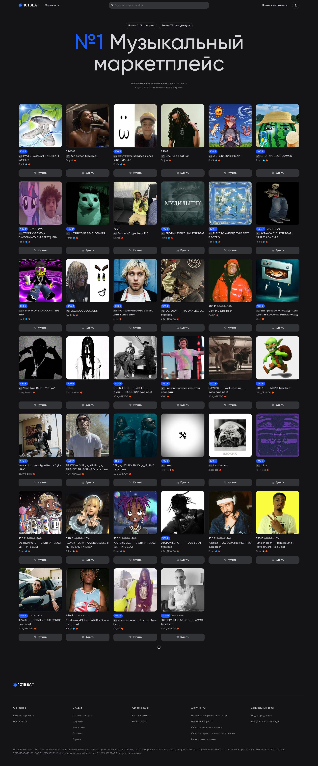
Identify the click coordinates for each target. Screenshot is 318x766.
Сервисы (50, 5)
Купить (42, 173)
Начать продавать (274, 5)
